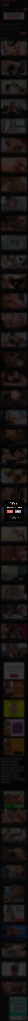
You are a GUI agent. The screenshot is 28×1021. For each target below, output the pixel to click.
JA (10, 511)
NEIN (18, 511)
